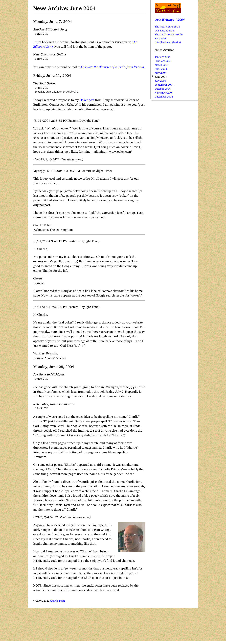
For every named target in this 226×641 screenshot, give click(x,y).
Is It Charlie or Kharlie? (168, 42)
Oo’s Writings (164, 19)
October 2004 (163, 88)
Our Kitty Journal (165, 30)
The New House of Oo (167, 26)
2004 (181, 19)
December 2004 (164, 96)
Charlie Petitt (57, 600)
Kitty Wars (160, 38)
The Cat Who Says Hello (169, 34)
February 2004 (163, 60)
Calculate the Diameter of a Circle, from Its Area (112, 66)
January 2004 (162, 56)
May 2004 (160, 72)
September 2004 (164, 84)
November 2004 (164, 92)
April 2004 (161, 68)
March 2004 (162, 64)
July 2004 (160, 80)
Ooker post (87, 99)
